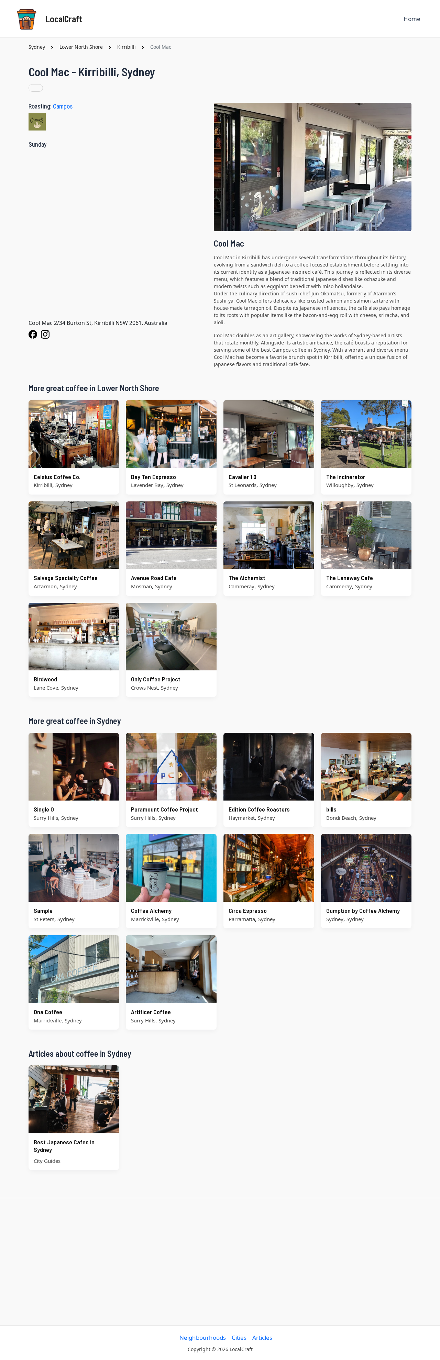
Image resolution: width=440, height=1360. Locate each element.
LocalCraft (63, 18)
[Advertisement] (220, 1262)
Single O (44, 809)
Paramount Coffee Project (164, 809)
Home (412, 19)
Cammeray (241, 586)
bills (331, 809)
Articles (262, 1337)
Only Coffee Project (155, 679)
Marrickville (145, 919)
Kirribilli (126, 47)
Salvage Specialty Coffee (66, 577)
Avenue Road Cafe (154, 577)
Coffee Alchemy (151, 910)
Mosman (141, 586)
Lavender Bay (147, 484)
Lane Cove (46, 687)
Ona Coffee (48, 1012)
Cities (239, 1337)
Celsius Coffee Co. (57, 476)
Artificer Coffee (151, 1012)
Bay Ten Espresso (153, 476)
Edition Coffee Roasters (259, 809)
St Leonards (242, 484)
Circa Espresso (248, 910)
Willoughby (339, 484)
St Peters (44, 919)
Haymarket (242, 817)
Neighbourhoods (202, 1337)
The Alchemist (247, 577)
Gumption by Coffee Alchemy (363, 910)
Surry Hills (46, 817)
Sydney (37, 47)
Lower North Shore (81, 47)
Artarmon (45, 586)
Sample (43, 910)
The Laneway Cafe (349, 577)
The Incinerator (345, 476)
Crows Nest (144, 687)
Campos (63, 106)
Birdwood (45, 679)
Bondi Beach (341, 817)
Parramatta (242, 919)
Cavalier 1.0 (242, 476)
